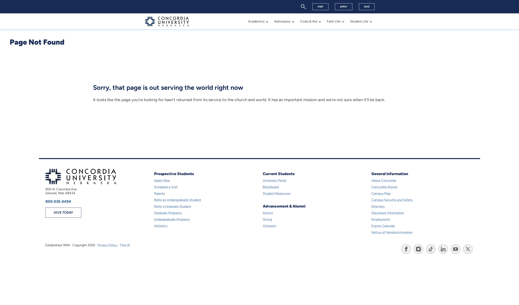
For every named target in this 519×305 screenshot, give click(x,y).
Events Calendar (383, 226)
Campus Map (380, 193)
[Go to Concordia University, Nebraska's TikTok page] (430, 249)
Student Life (359, 21)
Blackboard (271, 187)
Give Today (63, 212)
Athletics (160, 226)
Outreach (269, 226)
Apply (343, 6)
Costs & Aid (308, 21)
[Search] (303, 6)
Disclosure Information (387, 213)
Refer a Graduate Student (172, 206)
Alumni (268, 213)
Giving (267, 219)
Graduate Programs (168, 213)
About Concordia (383, 180)
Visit (320, 6)
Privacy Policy (107, 245)
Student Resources (276, 193)
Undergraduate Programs (172, 219)
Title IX (125, 245)
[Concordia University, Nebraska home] (167, 21)
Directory (378, 206)
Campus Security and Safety (392, 200)
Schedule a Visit (166, 187)
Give (367, 6)
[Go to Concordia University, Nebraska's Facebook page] (406, 249)
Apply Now (162, 180)
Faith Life (333, 21)
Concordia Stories (384, 187)
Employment (380, 219)
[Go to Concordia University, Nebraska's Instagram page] (418, 249)
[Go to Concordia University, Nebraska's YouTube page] (455, 249)
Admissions (282, 21)
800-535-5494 (58, 201)
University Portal (274, 180)
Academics (256, 21)
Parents (159, 193)
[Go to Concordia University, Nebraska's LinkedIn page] (443, 249)
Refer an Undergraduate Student (177, 200)
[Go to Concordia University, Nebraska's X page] (467, 249)
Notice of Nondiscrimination (392, 232)
